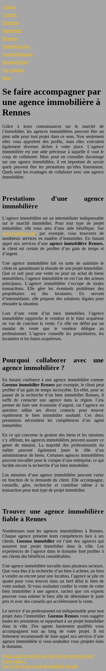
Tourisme (10, 22)
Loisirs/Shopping (17, 54)
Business (10, 38)
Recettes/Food (15, 62)
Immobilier (12, 30)
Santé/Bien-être (16, 46)
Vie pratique (13, 70)
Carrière (9, 14)
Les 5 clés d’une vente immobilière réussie (40, 666)
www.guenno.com (18, 233)
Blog (6, 77)
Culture (9, 7)
